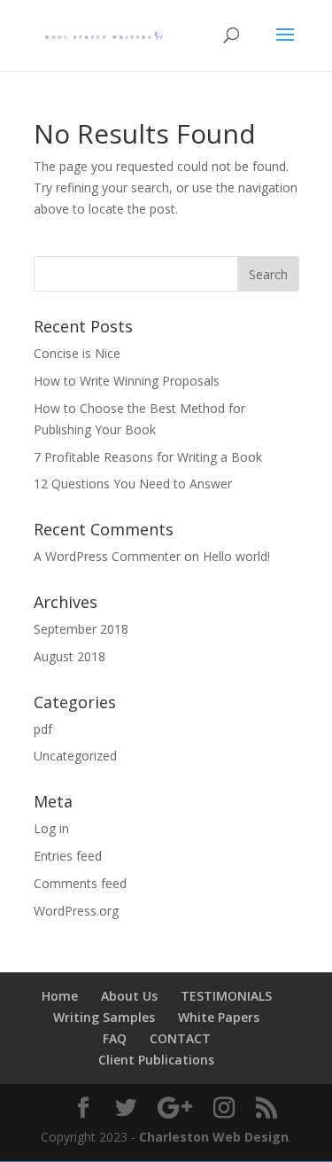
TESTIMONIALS (226, 995)
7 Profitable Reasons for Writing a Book (148, 456)
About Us (129, 995)
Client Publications (156, 1059)
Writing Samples (104, 1017)
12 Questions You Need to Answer (133, 483)
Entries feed (68, 855)
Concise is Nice (77, 353)
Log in (51, 828)
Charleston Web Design (214, 1136)
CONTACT (180, 1038)
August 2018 (69, 656)
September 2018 (81, 628)
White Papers (218, 1017)
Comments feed (80, 883)
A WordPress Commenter (107, 556)
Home (60, 995)
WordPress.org (76, 910)
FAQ (115, 1038)
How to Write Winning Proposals (127, 380)
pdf (43, 729)
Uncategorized (75, 755)
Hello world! (236, 556)
